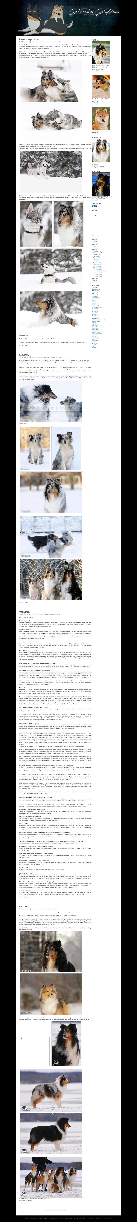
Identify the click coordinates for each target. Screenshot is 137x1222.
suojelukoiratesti (96, 333)
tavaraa (94, 336)
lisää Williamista (96, 167)
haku (93, 293)
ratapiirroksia (95, 326)
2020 (94, 239)
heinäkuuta (97, 259)
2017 (94, 243)
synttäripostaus (96, 335)
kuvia (93, 303)
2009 (94, 282)
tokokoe (94, 340)
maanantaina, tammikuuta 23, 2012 (52, 41)
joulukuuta (96, 251)
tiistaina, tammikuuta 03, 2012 (51, 909)
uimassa (94, 343)
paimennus (95, 318)
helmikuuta (97, 266)
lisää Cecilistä (95, 71)
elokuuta (96, 257)
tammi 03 (98, 276)
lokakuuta (96, 254)
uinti (93, 344)
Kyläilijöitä (23, 354)
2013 (94, 248)
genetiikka (94, 290)
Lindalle (46, 912)
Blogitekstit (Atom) (26, 1212)
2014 (94, 246)
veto (93, 346)
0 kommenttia (24, 41)
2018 (94, 241)
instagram (94, 296)
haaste (93, 292)
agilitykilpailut (95, 289)
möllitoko (94, 314)
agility (93, 287)
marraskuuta (97, 252)
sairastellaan (95, 330)
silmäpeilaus (95, 332)
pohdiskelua (95, 321)
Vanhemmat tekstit (57, 1210)
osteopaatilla (95, 317)
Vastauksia (24, 611)
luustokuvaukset (96, 307)
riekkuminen (95, 329)
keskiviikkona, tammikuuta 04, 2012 (52, 614)
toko (93, 339)
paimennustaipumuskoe (98, 319)
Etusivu (64, 1210)
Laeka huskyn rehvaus (29, 39)
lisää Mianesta (95, 133)
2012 (94, 249)
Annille (50, 912)
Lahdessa (23, 906)
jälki (93, 300)
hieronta (94, 294)
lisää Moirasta (95, 104)
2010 (94, 280)
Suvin (89, 1018)
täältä (30, 1200)
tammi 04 (98, 274)
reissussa (94, 328)
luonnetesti (95, 305)
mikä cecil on (95, 310)
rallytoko (94, 324)
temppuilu (94, 337)
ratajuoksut (95, 325)
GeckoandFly (47, 1218)
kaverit (26, 345)
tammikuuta (97, 267)
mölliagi (94, 312)
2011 (94, 278)
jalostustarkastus (96, 297)
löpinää (94, 308)
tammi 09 (98, 272)
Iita (31, 360)
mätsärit (94, 311)
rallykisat (94, 322)
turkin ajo (94, 342)
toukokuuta (97, 262)
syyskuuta (96, 256)
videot (93, 347)
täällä (26, 335)
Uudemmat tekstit (48, 1210)
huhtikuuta (97, 264)
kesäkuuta (96, 261)
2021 (94, 238)
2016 (94, 244)
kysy (26, 897)
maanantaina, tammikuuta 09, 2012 (52, 357)
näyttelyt (94, 315)
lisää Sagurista (95, 200)
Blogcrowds (75, 1218)
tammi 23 (98, 269)
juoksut (94, 299)
